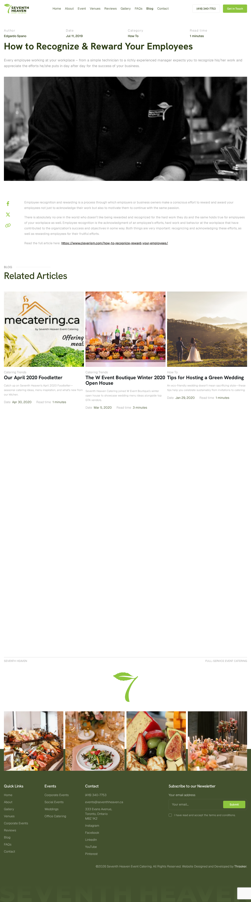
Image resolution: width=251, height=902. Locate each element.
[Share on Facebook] (8, 204)
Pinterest (91, 854)
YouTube (91, 847)
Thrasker (240, 866)
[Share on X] (8, 215)
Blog (149, 8)
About (69, 8)
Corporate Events (16, 823)
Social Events (54, 802)
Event (82, 8)
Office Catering (55, 816)
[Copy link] (8, 226)
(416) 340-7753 (206, 8)
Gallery (126, 8)
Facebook (92, 833)
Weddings (51, 809)
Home (57, 8)
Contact (163, 8)
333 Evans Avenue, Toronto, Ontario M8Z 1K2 (98, 814)
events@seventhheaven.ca (104, 802)
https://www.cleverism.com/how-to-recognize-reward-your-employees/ (114, 243)
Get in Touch (235, 8)
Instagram (92, 826)
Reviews (110, 8)
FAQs (138, 8)
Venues (95, 8)
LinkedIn (91, 840)
